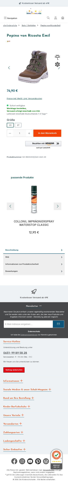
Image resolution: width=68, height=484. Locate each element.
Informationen (11, 381)
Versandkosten (49, 470)
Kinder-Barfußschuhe (15, 406)
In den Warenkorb (47, 133)
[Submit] (58, 324)
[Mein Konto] (55, 18)
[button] (43, 145)
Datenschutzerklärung (28, 335)
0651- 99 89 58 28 (15, 352)
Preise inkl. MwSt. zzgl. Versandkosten (24, 98)
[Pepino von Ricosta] (34, 41)
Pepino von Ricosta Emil (50, 25)
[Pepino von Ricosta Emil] (34, 67)
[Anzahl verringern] (10, 133)
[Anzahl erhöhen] (29, 133)
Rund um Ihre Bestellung (17, 398)
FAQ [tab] (7, 257)
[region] (34, 67)
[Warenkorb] (62, 18)
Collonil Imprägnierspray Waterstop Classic (34, 223)
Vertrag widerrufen (13, 370)
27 (18, 125)
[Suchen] (48, 18)
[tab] (34, 250)
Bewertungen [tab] (11, 271)
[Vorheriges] (9, 67)
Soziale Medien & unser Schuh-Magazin (25, 389)
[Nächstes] (57, 206)
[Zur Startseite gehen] (34, 11)
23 (10, 125)
